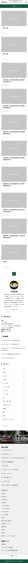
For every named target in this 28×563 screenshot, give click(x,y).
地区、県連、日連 (5, 520)
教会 (2, 529)
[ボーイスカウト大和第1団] (4, 2)
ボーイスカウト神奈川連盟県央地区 (9, 550)
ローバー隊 (3, 514)
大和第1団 (14, 292)
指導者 (2, 526)
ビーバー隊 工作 (5, 481)
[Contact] (16, 309)
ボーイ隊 (3, 511)
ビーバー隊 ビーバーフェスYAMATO (10, 469)
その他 (2, 502)
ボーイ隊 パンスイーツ (6, 473)
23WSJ (3, 496)
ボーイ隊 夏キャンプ (6, 344)
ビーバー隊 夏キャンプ (6, 340)
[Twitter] (14, 309)
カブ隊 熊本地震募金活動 (7, 354)
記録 (2, 532)
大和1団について (5, 523)
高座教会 (3, 544)
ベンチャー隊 (4, 508)
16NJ (2, 493)
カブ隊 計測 (4, 358)
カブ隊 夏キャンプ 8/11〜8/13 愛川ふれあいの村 (13, 348)
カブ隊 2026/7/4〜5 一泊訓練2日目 (9, 485)
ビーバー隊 (3, 505)
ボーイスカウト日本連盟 (6, 547)
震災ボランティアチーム (6, 535)
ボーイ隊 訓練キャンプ (6, 477)
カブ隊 (2, 499)
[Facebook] (11, 309)
